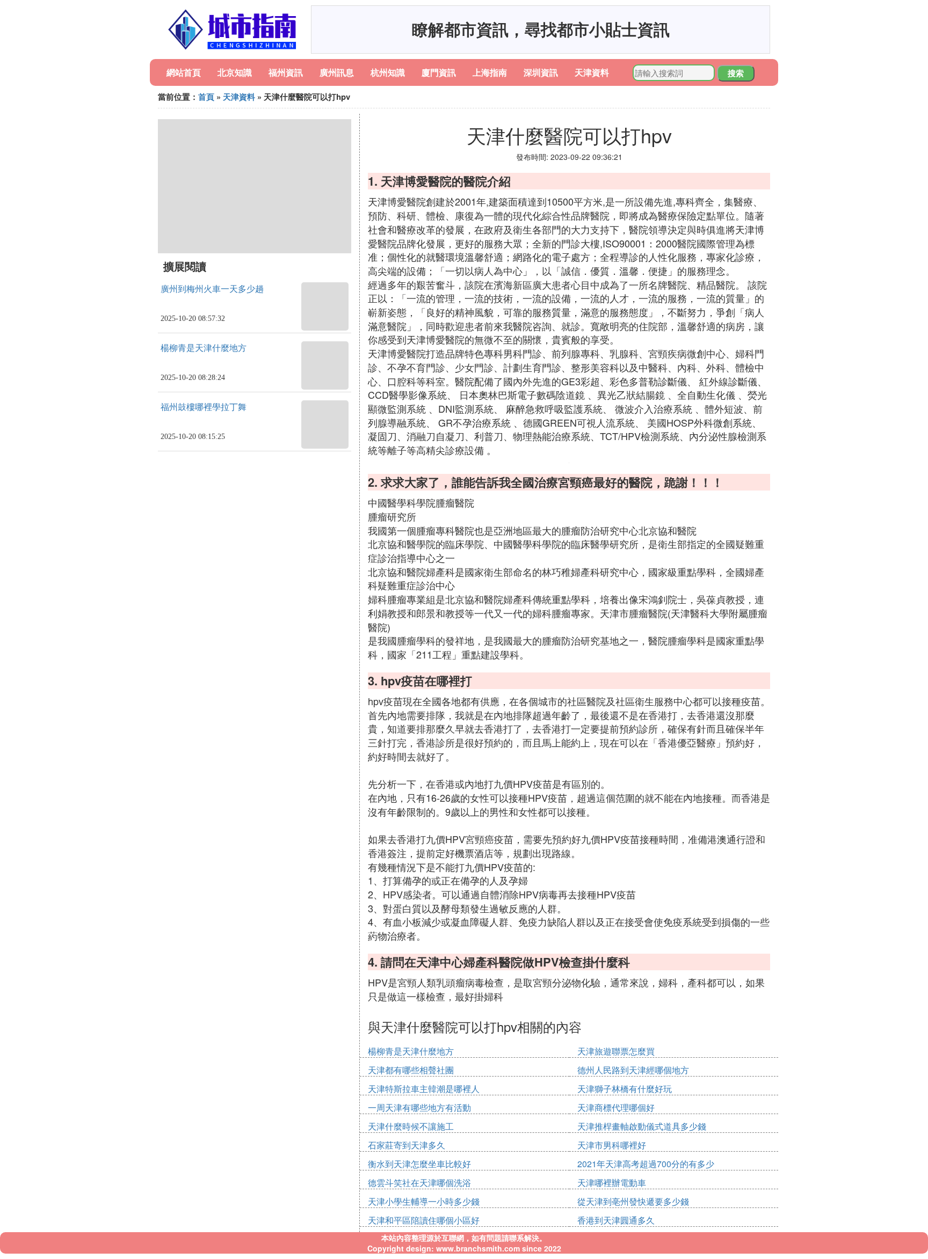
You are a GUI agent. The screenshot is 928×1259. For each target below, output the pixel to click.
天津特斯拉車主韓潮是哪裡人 (424, 1088)
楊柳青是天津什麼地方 (204, 348)
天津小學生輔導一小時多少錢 (424, 1201)
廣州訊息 (337, 72)
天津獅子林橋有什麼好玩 (624, 1088)
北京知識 (235, 72)
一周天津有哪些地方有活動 (419, 1107)
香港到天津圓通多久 (616, 1220)
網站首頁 (183, 72)
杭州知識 (388, 72)
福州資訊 (286, 72)
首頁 (206, 97)
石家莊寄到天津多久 (406, 1145)
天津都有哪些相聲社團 (411, 1070)
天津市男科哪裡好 (611, 1145)
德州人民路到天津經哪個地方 (633, 1070)
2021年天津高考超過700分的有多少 (645, 1164)
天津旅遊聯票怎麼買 (616, 1051)
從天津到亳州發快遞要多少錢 (633, 1201)
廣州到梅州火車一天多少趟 (212, 289)
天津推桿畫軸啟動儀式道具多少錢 (641, 1126)
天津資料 (592, 72)
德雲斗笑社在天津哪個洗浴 (419, 1182)
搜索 (736, 73)
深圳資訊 (541, 72)
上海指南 (490, 72)
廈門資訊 (439, 72)
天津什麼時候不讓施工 (411, 1126)
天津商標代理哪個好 (616, 1107)
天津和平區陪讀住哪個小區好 (424, 1220)
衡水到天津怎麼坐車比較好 (419, 1164)
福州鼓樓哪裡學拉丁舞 (204, 407)
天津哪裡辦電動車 (611, 1182)
